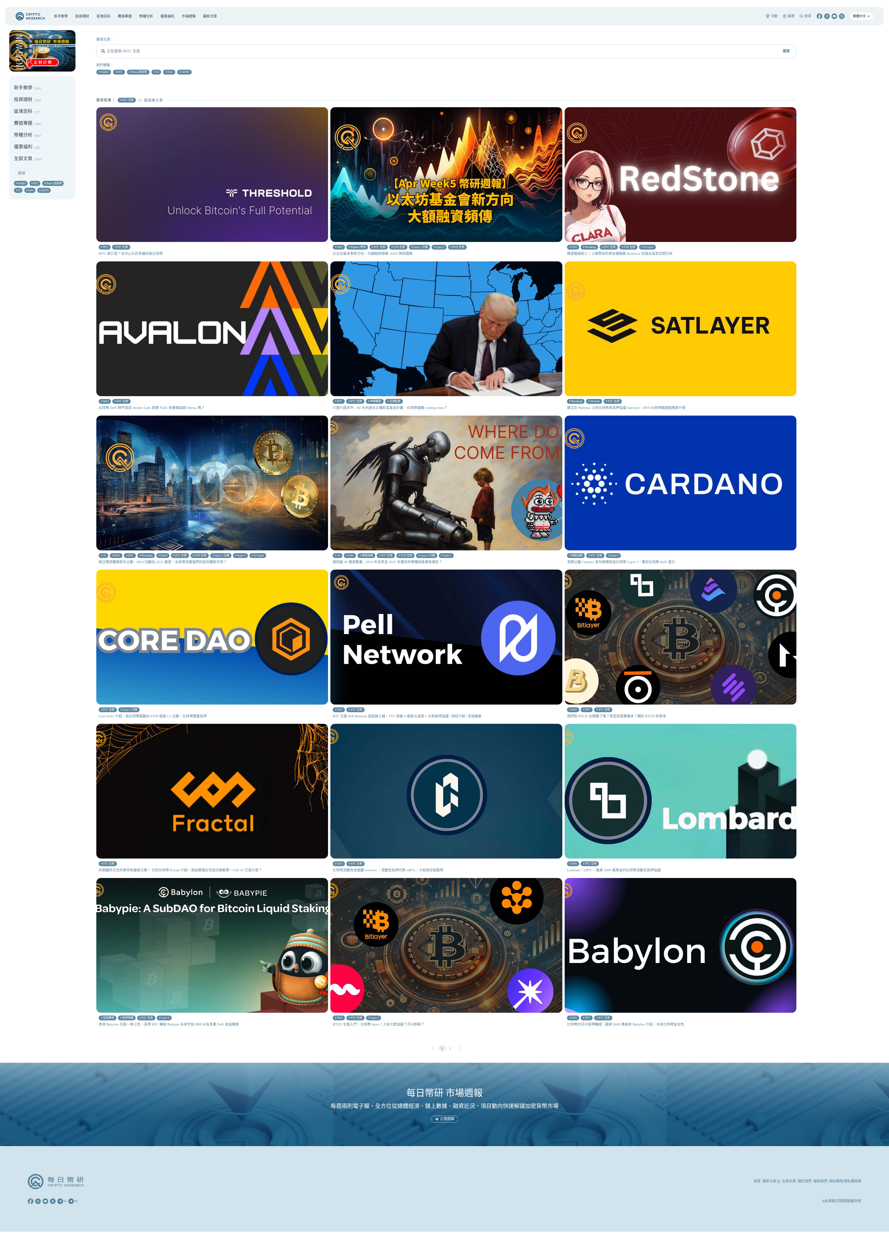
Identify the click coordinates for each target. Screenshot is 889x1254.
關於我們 (805, 1181)
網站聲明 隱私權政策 (845, 1181)
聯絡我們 (820, 1181)
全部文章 (789, 1181)
